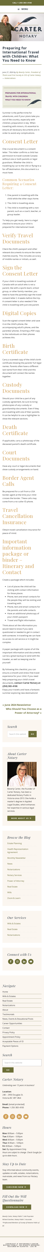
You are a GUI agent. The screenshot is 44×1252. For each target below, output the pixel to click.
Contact (6, 1028)
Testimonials (8, 1014)
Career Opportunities (12, 1023)
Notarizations (10, 78)
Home (5, 991)
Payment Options (10, 1046)
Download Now (15, 1207)
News (9, 863)
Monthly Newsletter (16, 858)
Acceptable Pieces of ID (13, 1041)
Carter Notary (22, 27)
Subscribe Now (15, 1187)
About (5, 1009)
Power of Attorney (15, 881)
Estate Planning (14, 843)
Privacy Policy (8, 1032)
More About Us (20, 818)
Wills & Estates (14, 923)
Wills (9, 892)
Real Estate (12, 886)
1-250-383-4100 (24, 2)
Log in (33, 1246)
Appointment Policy (11, 1037)
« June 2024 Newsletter (16, 705)
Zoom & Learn (13, 898)
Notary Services (14, 875)
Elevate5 (24, 1246)
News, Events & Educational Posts (17, 1019)
